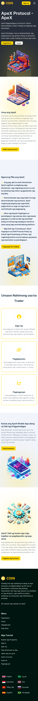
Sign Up (26, 3)
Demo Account (6, 657)
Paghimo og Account (11, 558)
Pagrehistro (7, 43)
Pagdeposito (6, 625)
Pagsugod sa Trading (11, 247)
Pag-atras (4, 628)
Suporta (4, 660)
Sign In (3, 643)
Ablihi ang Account (10, 149)
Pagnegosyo (5, 664)
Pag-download (8, 448)
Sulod (3, 621)
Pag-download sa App (9, 650)
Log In (19, 43)
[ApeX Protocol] (7, 3)
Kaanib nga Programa (9, 640)
